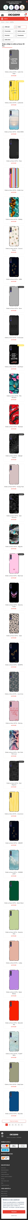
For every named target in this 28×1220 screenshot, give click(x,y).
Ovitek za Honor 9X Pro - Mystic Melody (14, 992)
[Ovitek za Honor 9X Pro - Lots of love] (14, 681)
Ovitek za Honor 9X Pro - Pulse (14, 161)
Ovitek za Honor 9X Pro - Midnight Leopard (14, 456)
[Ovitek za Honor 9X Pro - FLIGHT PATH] (14, 1041)
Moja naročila (4, 1193)
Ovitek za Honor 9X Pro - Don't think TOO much (14, 753)
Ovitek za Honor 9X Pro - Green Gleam (14, 903)
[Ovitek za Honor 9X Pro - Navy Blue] (14, 1101)
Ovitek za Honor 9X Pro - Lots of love (14, 694)
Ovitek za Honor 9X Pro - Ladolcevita (14, 102)
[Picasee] (14, 14)
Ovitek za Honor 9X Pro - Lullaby (14, 963)
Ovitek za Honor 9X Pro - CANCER (14, 843)
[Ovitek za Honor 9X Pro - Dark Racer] (14, 354)
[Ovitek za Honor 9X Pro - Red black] (14, 414)
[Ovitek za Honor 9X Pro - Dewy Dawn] (14, 1072)
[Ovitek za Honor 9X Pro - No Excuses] (14, 325)
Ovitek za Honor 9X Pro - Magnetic (14, 546)
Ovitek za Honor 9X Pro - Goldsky (14, 219)
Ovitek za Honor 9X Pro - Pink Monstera (14, 396)
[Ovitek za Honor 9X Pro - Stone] (14, 296)
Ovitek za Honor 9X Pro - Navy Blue (14, 1113)
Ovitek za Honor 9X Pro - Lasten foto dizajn (14, 72)
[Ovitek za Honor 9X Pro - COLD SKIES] (14, 119)
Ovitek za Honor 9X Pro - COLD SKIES (14, 132)
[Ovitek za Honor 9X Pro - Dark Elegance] (14, 770)
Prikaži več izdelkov (14, 1121)
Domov (2, 22)
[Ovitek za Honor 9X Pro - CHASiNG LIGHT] (14, 859)
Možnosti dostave (5, 1170)
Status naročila (4, 1191)
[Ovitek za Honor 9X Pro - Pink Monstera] (14, 383)
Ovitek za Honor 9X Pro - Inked (14, 635)
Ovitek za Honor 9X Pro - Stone (14, 308)
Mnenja (2, 1178)
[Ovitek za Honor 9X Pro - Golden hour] (14, 177)
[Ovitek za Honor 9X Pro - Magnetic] (14, 534)
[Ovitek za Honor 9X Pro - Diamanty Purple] (14, 592)
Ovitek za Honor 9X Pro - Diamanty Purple (14, 605)
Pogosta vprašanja (5, 1185)
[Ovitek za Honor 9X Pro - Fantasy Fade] (14, 474)
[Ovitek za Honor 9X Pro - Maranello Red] (14, 1010)
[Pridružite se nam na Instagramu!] (2, 1136)
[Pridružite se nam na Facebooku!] (2, 1133)
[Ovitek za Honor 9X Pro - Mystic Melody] (14, 979)
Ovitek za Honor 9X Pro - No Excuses (14, 337)
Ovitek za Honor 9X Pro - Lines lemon (14, 814)
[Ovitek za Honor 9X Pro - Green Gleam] (14, 890)
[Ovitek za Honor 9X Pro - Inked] (14, 623)
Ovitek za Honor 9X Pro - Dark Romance (14, 516)
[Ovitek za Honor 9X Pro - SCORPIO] (14, 652)
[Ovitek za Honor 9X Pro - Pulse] (14, 148)
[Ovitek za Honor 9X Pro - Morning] (14, 710)
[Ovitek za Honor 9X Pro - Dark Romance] (14, 503)
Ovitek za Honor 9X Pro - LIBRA (14, 279)
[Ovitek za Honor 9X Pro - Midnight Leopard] (14, 443)
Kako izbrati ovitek (5, 1180)
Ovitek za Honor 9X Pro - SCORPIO (14, 665)
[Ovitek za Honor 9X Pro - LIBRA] (14, 267)
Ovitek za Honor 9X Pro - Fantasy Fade (14, 486)
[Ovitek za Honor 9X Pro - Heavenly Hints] (14, 919)
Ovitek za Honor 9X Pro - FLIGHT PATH (14, 1054)
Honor (7, 22)
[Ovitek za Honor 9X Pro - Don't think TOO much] (14, 740)
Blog (2, 1183)
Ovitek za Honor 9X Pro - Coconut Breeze (14, 249)
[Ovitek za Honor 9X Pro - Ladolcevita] (14, 90)
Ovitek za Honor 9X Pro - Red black (14, 426)
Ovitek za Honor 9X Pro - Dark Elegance (14, 784)
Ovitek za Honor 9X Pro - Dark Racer (14, 366)
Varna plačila (4, 1172)
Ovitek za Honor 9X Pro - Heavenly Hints (14, 933)
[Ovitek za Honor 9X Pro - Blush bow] (14, 563)
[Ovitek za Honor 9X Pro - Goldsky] (14, 207)
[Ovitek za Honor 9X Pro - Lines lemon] (14, 801)
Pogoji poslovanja (5, 1174)
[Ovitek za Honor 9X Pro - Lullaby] (14, 950)
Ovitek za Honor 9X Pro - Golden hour (14, 190)
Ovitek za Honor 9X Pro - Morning (14, 723)
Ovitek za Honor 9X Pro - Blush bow (14, 575)
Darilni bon (3, 1167)
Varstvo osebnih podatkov (6, 1176)
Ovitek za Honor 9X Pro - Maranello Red (14, 1023)
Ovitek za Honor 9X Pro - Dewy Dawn (14, 1084)
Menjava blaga (4, 1195)
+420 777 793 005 (11, 11)
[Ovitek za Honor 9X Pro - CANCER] (14, 830)
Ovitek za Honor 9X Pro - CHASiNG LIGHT (14, 873)
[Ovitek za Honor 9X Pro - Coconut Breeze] (14, 236)
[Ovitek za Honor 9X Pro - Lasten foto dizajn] (14, 59)
